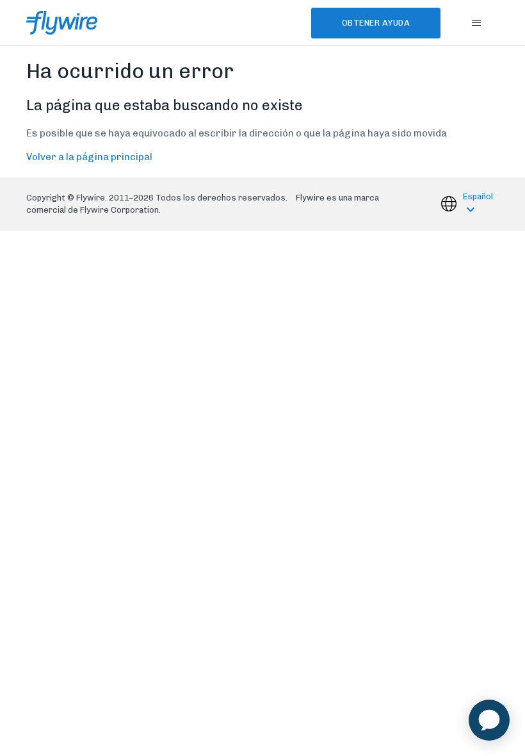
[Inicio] (61, 23)
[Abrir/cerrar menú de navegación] (476, 23)
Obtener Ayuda (376, 23)
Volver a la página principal (89, 157)
